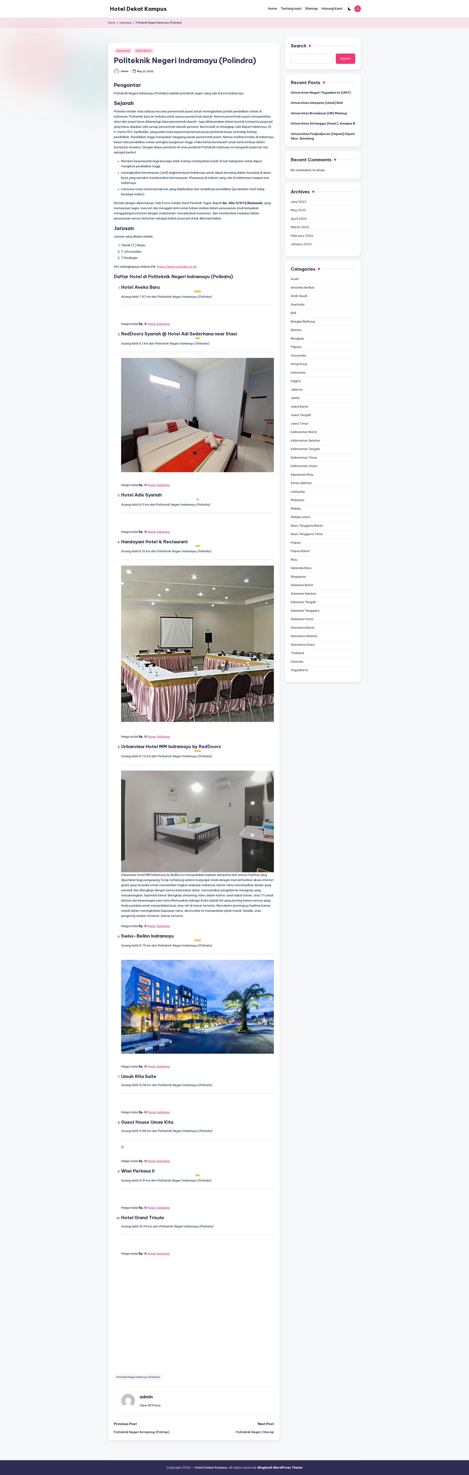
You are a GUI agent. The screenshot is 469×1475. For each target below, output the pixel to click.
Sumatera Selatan (304, 636)
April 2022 (299, 219)
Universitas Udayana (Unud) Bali (317, 103)
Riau (294, 559)
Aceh (295, 279)
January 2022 (301, 244)
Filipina (296, 347)
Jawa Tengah (301, 415)
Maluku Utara (300, 517)
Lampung (298, 491)
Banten (296, 330)
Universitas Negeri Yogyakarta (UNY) (321, 92)
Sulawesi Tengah (303, 602)
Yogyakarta (299, 670)
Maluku (296, 508)
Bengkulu (297, 338)
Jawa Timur (299, 423)
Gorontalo (298, 355)
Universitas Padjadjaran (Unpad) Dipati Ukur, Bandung (323, 136)
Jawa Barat (143, 50)
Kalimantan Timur (304, 457)
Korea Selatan (301, 483)
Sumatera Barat (302, 627)
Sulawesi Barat (302, 585)
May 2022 (298, 210)
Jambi (295, 398)
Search (298, 45)
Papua (295, 542)
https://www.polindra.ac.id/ (177, 266)
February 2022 (302, 236)
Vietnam (297, 661)
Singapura (298, 576)
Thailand (297, 653)
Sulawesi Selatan (303, 593)
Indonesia (123, 50)
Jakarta (296, 389)
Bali (293, 313)
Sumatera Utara (303, 644)
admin (146, 1396)
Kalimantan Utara (304, 466)
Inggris (296, 381)
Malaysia (297, 500)
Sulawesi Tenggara (305, 610)
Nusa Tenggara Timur (307, 534)
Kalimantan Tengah (305, 449)
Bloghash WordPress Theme (280, 1467)
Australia (297, 304)
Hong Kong (299, 364)
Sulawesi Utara (302, 619)
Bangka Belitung (303, 321)
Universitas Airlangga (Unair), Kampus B (323, 123)
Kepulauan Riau (302, 474)
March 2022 (300, 227)
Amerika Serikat (302, 287)
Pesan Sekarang (158, 324)
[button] (150, 1405)
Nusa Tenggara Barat (307, 525)
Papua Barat (300, 551)
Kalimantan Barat (304, 432)
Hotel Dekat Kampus (138, 8)
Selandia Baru (301, 568)
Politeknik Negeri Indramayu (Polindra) (138, 1377)
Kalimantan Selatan (305, 440)
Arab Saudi (299, 296)
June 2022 (298, 202)
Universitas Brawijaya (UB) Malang (319, 113)
